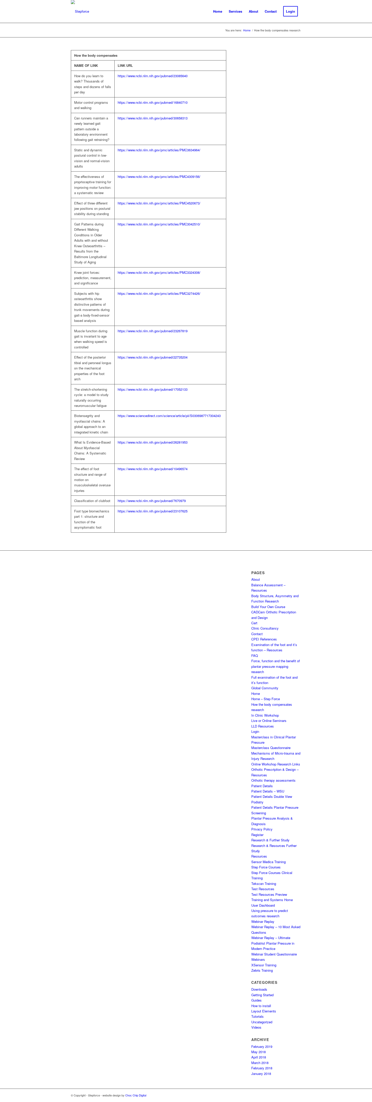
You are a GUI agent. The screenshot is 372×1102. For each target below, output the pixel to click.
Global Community (264, 687)
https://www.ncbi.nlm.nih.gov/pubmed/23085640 (153, 75)
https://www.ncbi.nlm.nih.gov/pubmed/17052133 (153, 389)
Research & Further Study (270, 840)
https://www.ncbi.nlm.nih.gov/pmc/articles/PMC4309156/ (159, 176)
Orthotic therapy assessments (273, 780)
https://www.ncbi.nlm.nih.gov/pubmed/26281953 (153, 442)
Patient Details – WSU (267, 791)
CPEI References (264, 639)
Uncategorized (261, 1022)
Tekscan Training (263, 883)
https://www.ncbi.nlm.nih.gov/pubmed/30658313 (153, 118)
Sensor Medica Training (268, 861)
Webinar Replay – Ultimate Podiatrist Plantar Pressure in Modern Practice (272, 943)
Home (255, 693)
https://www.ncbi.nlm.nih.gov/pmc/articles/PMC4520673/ (159, 203)
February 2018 (261, 1068)
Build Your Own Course (268, 606)
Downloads (259, 989)
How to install (261, 1005)
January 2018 (261, 1073)
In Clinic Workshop (265, 715)
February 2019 (261, 1046)
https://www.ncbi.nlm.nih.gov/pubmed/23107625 (153, 511)
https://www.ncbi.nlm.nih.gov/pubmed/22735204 (153, 357)
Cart (254, 622)
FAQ (254, 655)
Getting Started (262, 994)
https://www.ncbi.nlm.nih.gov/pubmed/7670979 (152, 500)
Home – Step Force (265, 698)
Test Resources (262, 888)
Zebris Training (262, 970)
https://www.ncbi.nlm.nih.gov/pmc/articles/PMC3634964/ (159, 150)
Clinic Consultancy (265, 628)
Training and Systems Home (272, 899)
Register (257, 834)
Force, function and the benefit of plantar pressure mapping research (275, 666)
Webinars (258, 959)
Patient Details (262, 785)
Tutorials (257, 1016)
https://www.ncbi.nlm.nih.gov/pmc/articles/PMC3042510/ (159, 224)
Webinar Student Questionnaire (274, 954)
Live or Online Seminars (268, 720)
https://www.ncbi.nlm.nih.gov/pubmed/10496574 (153, 468)
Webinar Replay (262, 921)
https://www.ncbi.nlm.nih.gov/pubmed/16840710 (153, 102)
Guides (256, 1000)
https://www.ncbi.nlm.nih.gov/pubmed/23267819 (153, 330)
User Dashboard (263, 905)
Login (255, 731)
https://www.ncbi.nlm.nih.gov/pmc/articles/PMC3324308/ (159, 272)
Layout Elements (263, 1011)
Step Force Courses (266, 867)
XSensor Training (263, 965)
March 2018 (259, 1062)
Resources (259, 856)
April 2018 (258, 1057)
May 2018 (258, 1051)
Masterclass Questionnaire (271, 747)
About (255, 579)
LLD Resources (262, 726)
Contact (257, 633)
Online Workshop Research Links (275, 764)
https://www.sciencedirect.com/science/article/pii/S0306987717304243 (169, 415)
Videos (256, 1027)
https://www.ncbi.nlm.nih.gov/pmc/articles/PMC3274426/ (159, 293)
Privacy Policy (262, 829)
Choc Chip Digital (135, 1095)
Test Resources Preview (269, 894)
